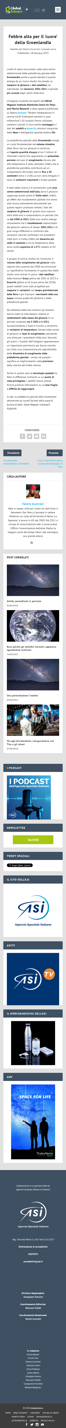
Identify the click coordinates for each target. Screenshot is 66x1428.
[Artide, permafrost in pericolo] (33, 580)
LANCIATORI (35, 1413)
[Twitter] (31, 1424)
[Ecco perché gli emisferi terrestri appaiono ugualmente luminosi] (33, 626)
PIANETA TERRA (18, 1416)
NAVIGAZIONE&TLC (44, 1416)
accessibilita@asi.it (33, 1261)
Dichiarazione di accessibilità (33, 1246)
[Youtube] (42, 1424)
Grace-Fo (31, 128)
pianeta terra (49, 49)
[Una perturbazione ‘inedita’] (33, 674)
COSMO (30, 1416)
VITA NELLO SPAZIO (50, 1413)
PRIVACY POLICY (48, 1420)
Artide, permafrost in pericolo (24, 601)
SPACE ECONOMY (20, 1413)
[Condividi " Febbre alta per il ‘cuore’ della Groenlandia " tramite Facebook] (22, 436)
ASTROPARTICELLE (19, 1420)
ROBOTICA (34, 1420)
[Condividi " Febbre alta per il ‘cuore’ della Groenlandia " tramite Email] (36, 436)
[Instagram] (37, 1424)
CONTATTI (33, 1254)
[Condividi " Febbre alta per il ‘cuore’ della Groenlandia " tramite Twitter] (29, 436)
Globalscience (37, 1408)
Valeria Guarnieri (31, 49)
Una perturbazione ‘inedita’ (22, 695)
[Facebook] (26, 1424)
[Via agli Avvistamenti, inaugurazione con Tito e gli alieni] (33, 720)
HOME (8, 1413)
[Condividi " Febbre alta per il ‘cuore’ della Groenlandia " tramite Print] (43, 436)
